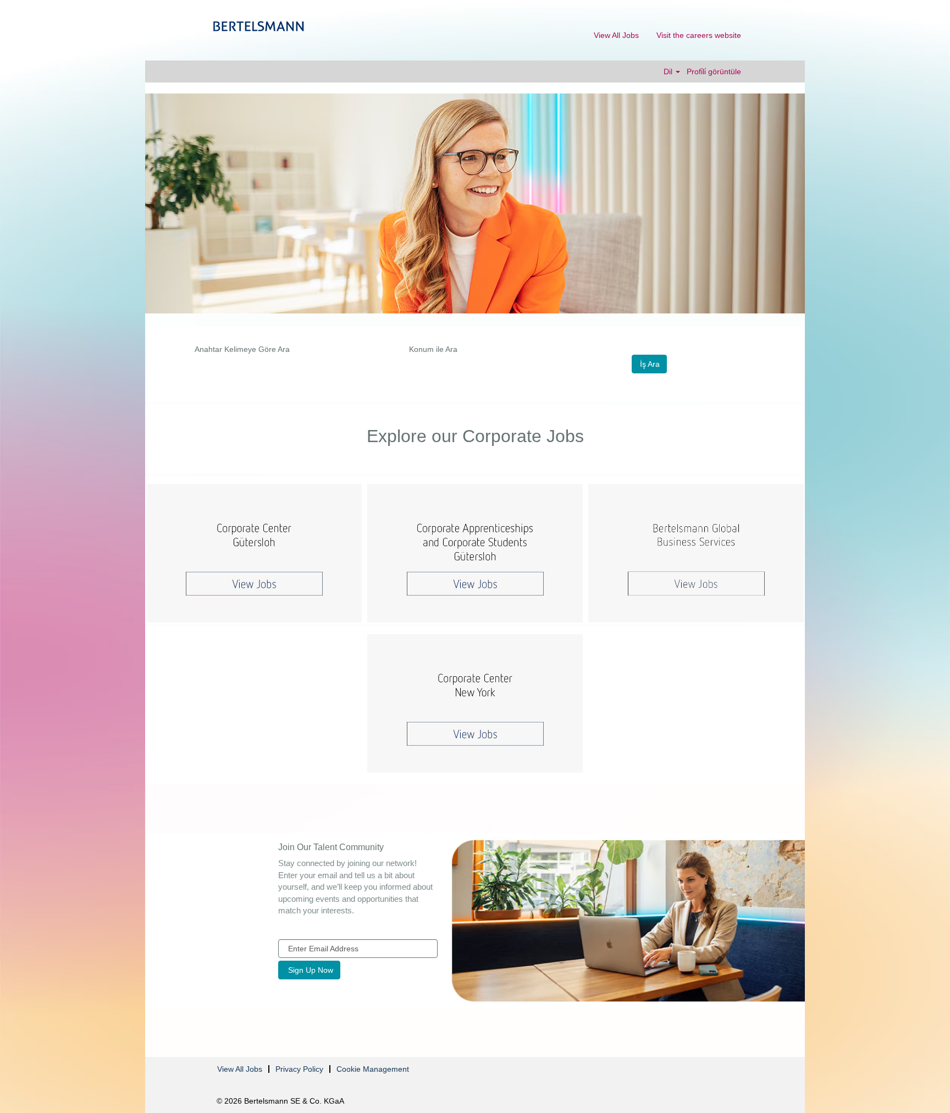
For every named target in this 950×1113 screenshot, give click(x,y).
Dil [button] (669, 71)
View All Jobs (616, 35)
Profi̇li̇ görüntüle (714, 71)
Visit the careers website (698, 35)
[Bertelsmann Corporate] (258, 26)
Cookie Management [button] (372, 1069)
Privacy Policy (299, 1069)
